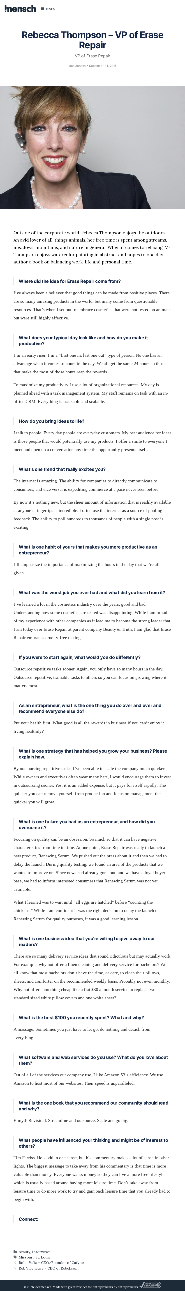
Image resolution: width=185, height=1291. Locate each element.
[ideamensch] (20, 8)
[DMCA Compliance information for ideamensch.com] (150, 1287)
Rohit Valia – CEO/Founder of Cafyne (51, 1262)
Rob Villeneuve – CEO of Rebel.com (49, 1268)
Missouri (26, 1257)
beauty (24, 1251)
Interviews (41, 1251)
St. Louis (42, 1257)
